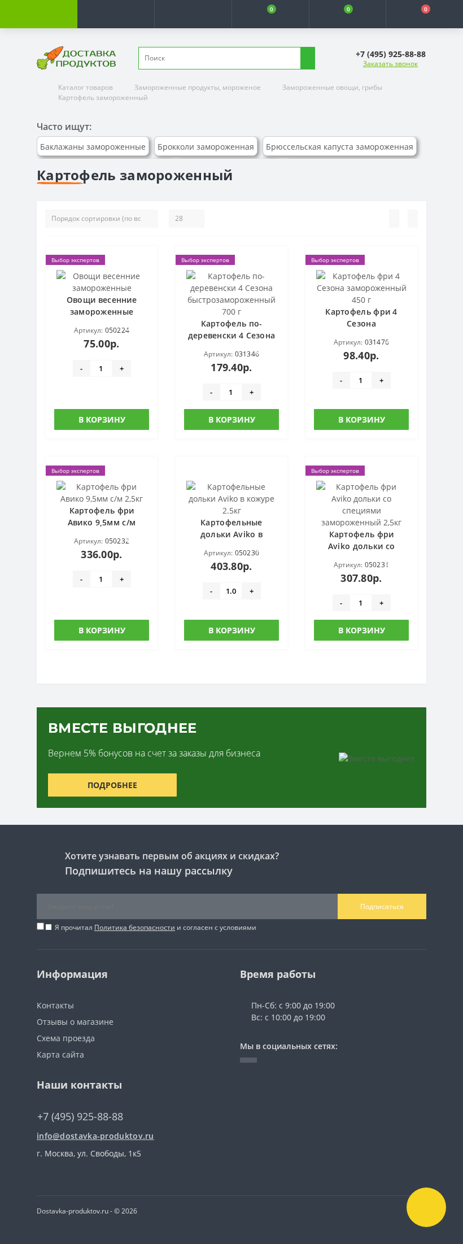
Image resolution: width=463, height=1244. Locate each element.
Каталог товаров (85, 87)
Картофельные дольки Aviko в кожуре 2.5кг (231, 534)
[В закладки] (145, 263)
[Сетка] (413, 219)
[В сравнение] (145, 279)
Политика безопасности (134, 927)
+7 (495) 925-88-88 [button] (80, 1116)
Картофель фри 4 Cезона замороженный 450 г (361, 323)
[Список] (394, 219)
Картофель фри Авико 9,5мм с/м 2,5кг (102, 522)
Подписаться (382, 906)
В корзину (101, 419)
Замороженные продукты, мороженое (197, 87)
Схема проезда (66, 1038)
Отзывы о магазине (75, 1021)
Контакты (55, 1005)
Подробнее (112, 785)
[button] (192, 14)
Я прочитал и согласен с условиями (155, 927)
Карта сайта (60, 1054)
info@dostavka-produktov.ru (95, 1135)
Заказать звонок (390, 63)
